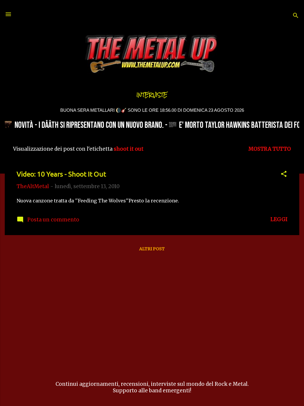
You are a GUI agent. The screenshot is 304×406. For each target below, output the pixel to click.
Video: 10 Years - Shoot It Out (61, 174)
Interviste (152, 95)
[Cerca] (295, 16)
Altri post (152, 248)
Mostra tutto (269, 149)
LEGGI (278, 219)
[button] (283, 174)
